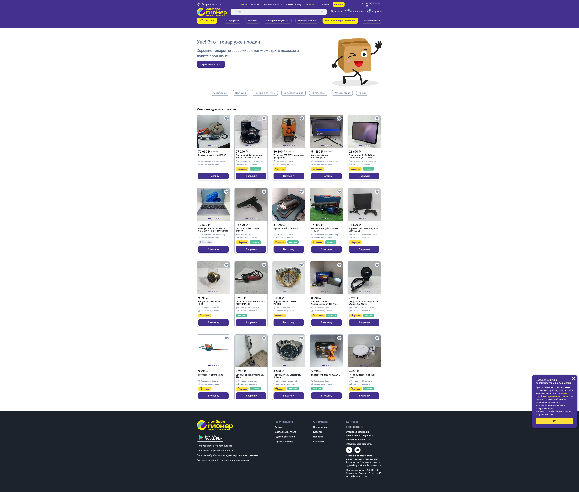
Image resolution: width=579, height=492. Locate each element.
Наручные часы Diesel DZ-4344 (211, 302)
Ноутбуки (252, 20)
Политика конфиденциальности (215, 450)
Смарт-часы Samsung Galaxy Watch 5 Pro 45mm (363, 302)
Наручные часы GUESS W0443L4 (285, 302)
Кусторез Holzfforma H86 (210, 375)
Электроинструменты (277, 20)
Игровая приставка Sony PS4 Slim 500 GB (363, 229)
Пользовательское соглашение (214, 445)
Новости (318, 436)
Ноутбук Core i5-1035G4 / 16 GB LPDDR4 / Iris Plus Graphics (213, 229)
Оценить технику (293, 4)
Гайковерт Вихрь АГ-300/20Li (325, 375)
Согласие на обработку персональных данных (223, 460)
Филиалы (254, 4)
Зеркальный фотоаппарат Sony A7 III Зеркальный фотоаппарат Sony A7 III (249, 156)
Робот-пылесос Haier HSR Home (362, 376)
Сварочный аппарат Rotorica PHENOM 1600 (250, 302)
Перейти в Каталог (210, 64)
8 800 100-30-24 (354, 427)
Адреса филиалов (285, 436)
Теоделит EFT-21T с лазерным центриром (289, 156)
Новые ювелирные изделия (340, 20)
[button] (209, 145)
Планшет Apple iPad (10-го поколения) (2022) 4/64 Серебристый (362, 156)
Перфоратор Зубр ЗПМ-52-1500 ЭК (324, 229)
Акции (244, 4)
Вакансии (309, 4)
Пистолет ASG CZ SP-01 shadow (247, 229)
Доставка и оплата (272, 4)
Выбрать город (210, 4)
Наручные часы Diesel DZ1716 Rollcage (289, 376)
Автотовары (319, 92)
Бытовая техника (307, 20)
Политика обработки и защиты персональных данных (227, 455)
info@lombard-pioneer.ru (359, 443)
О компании (323, 4)
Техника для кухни (264, 92)
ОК (554, 421)
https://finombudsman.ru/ (367, 465)
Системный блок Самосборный (319, 156)
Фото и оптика (372, 20)
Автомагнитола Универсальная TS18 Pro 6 (324, 302)
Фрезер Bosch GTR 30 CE (286, 228)
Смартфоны (232, 20)
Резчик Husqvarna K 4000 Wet (213, 155)
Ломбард (338, 4)
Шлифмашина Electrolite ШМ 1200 (250, 376)
